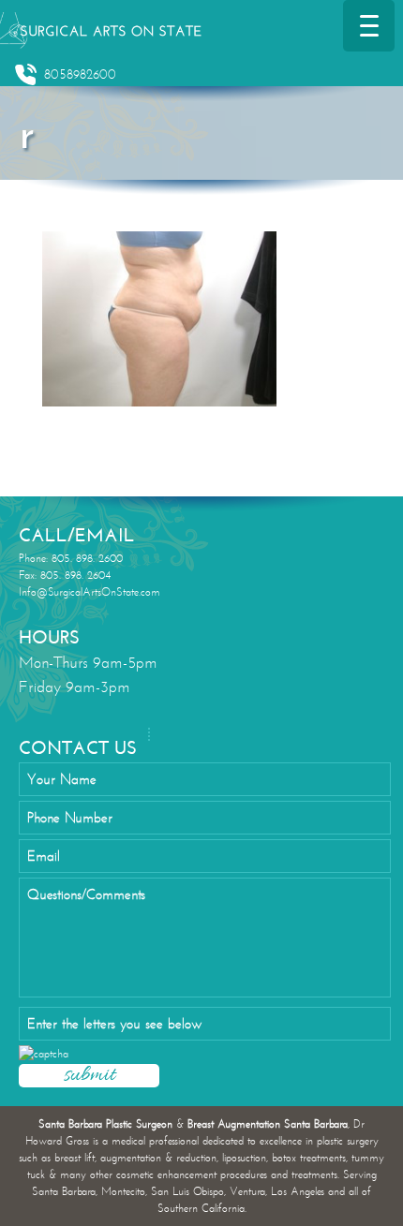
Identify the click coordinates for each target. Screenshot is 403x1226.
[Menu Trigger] (369, 26)
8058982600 (80, 74)
